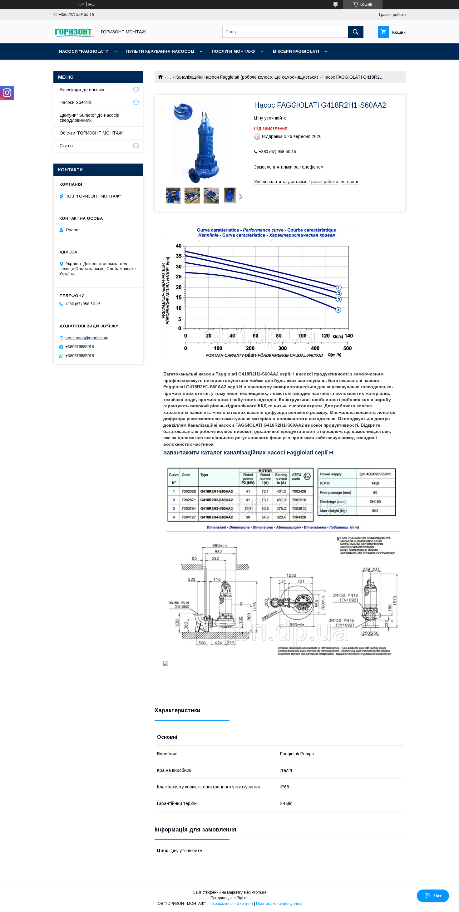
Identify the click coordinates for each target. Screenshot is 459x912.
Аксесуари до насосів (82, 89)
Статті (66, 145)
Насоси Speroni (75, 102)
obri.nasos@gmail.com (86, 338)
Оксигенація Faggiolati (88, 67)
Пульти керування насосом (160, 51)
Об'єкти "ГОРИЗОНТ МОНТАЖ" (92, 132)
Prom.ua (259, 892)
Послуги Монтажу (233, 51)
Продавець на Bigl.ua (229, 898)
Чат (438, 895)
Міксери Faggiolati (296, 51)
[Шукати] (355, 32)
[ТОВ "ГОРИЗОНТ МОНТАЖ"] (73, 35)
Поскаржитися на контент (231, 903)
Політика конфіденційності (280, 903)
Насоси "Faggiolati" (84, 51)
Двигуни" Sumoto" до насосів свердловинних (89, 118)
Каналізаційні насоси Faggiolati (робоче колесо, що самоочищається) (246, 77)
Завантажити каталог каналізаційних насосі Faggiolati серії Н (248, 452)
